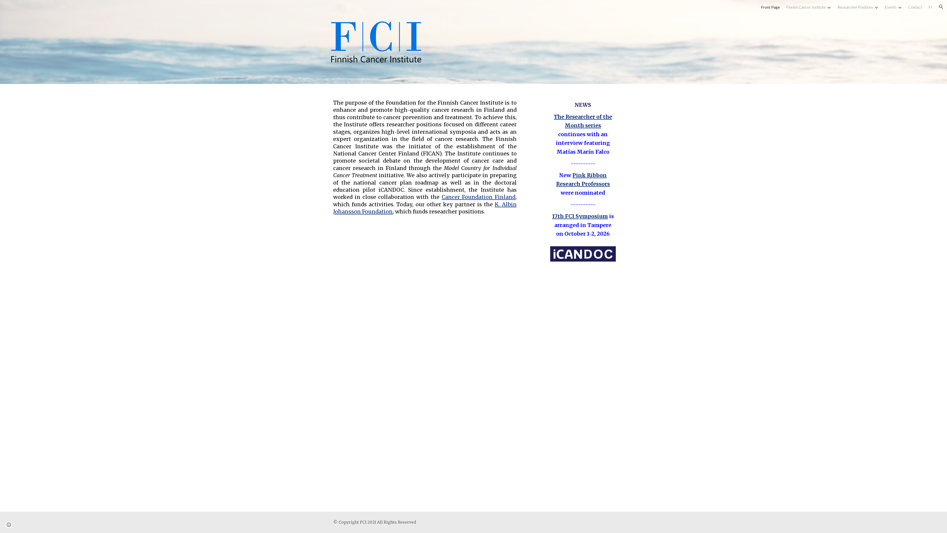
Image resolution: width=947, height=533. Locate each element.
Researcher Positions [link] (855, 7)
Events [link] (891, 7)
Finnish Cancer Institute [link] (806, 7)
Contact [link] (915, 7)
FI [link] (930, 7)
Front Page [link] (770, 7)
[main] (425, 153)
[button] (941, 7)
